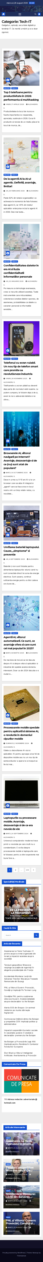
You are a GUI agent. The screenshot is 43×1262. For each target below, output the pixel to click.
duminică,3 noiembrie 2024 (17, 743)
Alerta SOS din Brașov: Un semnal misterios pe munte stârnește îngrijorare (19, 1010)
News (8, 1138)
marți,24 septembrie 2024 (17, 833)
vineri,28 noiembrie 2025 (17, 378)
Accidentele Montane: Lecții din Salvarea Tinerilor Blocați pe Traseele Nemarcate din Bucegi (21, 979)
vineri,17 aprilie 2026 (15, 104)
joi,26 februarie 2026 (15, 191)
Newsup (35, 1253)
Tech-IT (14, 88)
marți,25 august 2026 (18, 1148)
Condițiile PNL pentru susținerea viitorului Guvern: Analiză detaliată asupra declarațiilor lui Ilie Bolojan (19, 999)
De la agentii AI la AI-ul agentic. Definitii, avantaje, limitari (20, 182)
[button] (35, 14)
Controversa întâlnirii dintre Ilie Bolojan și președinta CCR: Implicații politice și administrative (21, 1021)
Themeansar (21, 1256)
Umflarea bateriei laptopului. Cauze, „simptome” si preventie (21, 551)
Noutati (7, 88)
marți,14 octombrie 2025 (17, 472)
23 (27, 870)
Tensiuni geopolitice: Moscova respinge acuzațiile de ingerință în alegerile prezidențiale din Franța (19, 967)
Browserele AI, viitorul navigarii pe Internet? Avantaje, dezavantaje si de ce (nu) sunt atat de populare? (20, 461)
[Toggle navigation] (19, 14)
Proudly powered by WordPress (14, 1253)
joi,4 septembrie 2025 (15, 559)
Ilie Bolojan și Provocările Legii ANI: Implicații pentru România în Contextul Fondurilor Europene (21, 1044)
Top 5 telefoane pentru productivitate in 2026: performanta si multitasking (21, 96)
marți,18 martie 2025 (15, 653)
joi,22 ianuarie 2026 (15, 281)
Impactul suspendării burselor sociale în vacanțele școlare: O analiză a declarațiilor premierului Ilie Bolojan (20, 1033)
